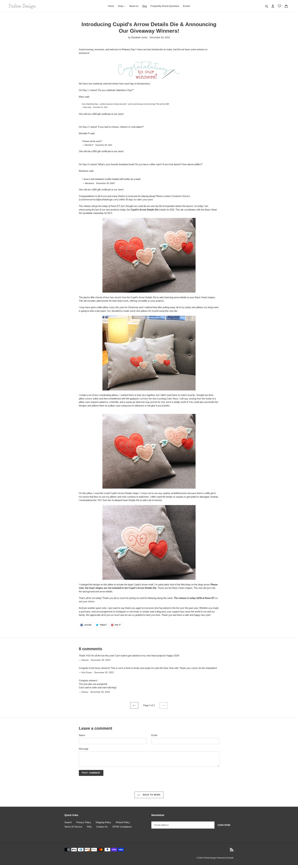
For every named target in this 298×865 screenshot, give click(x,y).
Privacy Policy (83, 822)
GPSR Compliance (122, 826)
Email (154, 735)
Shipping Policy (103, 822)
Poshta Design (210, 858)
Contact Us (102, 826)
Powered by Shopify (225, 858)
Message (83, 748)
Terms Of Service (73, 826)
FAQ (89, 826)
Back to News (151, 795)
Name (82, 735)
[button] (279, 6)
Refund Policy (123, 822)
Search (68, 822)
